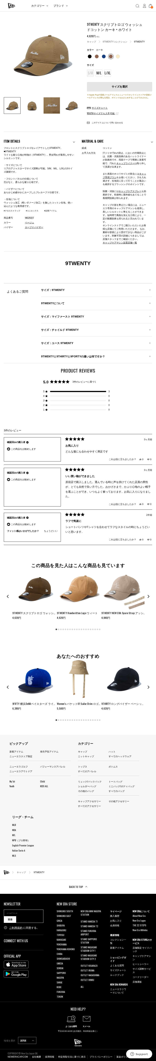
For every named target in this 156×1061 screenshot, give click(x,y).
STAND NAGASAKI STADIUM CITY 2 (89, 957)
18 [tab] (95, 629)
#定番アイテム (50, 211)
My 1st (12, 781)
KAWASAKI (61, 939)
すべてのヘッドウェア (120, 756)
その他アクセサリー (119, 801)
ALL (82, 986)
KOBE (59, 987)
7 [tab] (70, 629)
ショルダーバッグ (87, 786)
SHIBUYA (61, 925)
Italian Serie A (18, 850)
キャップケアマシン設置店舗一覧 (120, 242)
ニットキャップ (86, 756)
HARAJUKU (61, 930)
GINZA (59, 920)
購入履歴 (114, 915)
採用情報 (49, 1056)
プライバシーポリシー (101, 1056)
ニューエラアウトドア (21, 771)
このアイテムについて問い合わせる (107, 123)
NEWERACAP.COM (18, 1056)
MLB (14, 824)
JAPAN (23, 1040)
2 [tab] (58, 629)
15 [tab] (88, 629)
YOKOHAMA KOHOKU (66, 949)
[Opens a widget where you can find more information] (139, 1054)
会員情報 (114, 925)
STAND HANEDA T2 (89, 926)
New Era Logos (139, 920)
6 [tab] (67, 629)
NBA (14, 830)
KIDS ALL (44, 786)
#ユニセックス (32, 211)
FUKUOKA (61, 991)
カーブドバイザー (34, 227)
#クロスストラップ (12, 211)
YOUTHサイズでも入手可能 (101, 113)
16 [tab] (90, 629)
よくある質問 (117, 965)
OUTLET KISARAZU (89, 965)
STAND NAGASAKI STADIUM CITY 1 (89, 949)
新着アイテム (16, 751)
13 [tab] (83, 629)
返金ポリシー (123, 1056)
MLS (14, 855)
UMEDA (60, 963)
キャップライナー (125, 163)
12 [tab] (81, 629)
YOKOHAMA (62, 944)
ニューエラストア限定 (21, 756)
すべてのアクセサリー (89, 805)
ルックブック (117, 974)
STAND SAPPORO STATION (89, 940)
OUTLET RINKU (87, 979)
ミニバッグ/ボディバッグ (122, 786)
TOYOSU (60, 935)
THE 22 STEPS (139, 925)
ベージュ (29, 222)
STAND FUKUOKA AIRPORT (88, 932)
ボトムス (113, 766)
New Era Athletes (140, 930)
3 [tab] (61, 629)
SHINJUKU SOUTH (65, 911)
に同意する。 (24, 927)
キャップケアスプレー (130, 191)
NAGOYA (60, 977)
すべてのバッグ (117, 790)
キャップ (91, 41)
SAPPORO (61, 972)
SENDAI (60, 968)
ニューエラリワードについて (118, 990)
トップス (82, 766)
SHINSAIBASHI (63, 958)
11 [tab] (79, 629)
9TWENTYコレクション (115, 41)
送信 (10, 919)
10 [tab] (77, 629)
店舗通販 (137, 981)
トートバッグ (115, 781)
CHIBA (59, 953)
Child (42, 781)
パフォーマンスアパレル (52, 766)
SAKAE (59, 982)
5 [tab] (65, 629)
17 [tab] (93, 629)
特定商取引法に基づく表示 (72, 1056)
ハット (112, 751)
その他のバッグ (86, 790)
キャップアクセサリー (89, 801)
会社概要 (36, 1056)
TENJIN (60, 996)
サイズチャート (118, 970)
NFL (13, 835)
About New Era (139, 915)
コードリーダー (141, 976)
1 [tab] (56, 629)
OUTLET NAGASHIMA (90, 975)
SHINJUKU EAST (64, 916)
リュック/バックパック (90, 781)
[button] (76, 391)
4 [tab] (63, 629)
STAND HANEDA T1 (89, 921)
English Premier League (23, 845)
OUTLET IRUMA (87, 970)
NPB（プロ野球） (21, 840)
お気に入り (116, 920)
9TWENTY (139, 41)
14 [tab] (86, 629)
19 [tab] (97, 629)
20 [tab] (99, 629)
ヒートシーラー (141, 964)
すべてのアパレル (87, 771)
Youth (12, 786)
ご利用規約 (15, 927)
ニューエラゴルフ (19, 766)
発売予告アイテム (49, 751)
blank (83, 919)
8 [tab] (72, 629)
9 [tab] (74, 629)
